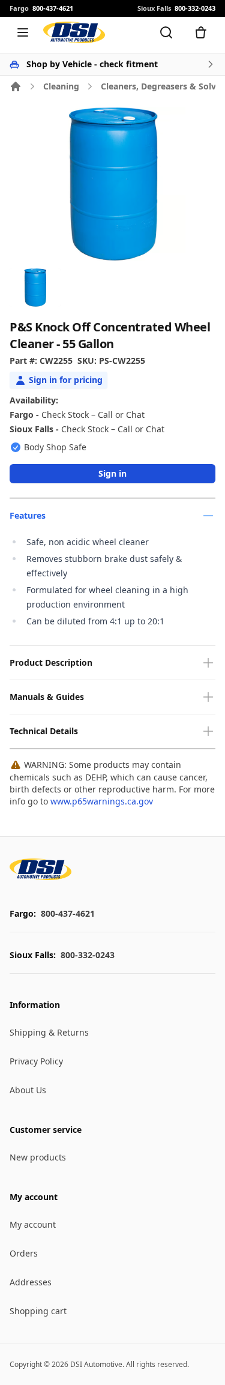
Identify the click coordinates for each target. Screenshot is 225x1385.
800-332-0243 (88, 955)
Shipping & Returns (49, 1032)
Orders (24, 1253)
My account (33, 1224)
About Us (28, 1090)
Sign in (112, 473)
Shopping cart (38, 1311)
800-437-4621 (68, 913)
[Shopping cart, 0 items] (201, 32)
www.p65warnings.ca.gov (101, 801)
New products (38, 1157)
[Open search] (166, 32)
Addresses (31, 1282)
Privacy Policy (36, 1061)
